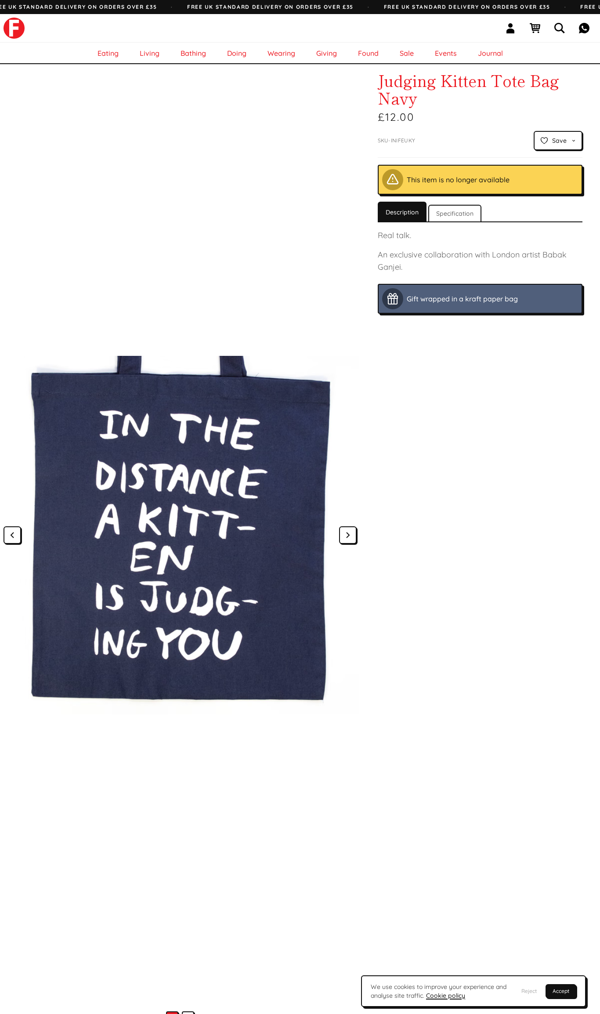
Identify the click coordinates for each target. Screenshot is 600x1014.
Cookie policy (445, 996)
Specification (454, 213)
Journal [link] (490, 53)
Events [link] (446, 53)
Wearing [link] (281, 53)
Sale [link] (407, 53)
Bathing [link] (193, 53)
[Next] (348, 535)
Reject (529, 991)
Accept (561, 991)
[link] (14, 28)
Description (402, 212)
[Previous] (12, 535)
